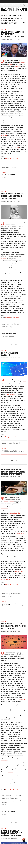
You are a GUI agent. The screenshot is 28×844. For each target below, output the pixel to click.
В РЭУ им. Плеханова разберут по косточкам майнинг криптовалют (11, 833)
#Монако (14, 591)
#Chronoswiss (5, 591)
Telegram (8, 158)
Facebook (16, 158)
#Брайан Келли (5, 167)
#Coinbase (4, 165)
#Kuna (10, 443)
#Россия (13, 5)
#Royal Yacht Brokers (16, 593)
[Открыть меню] (26, 1)
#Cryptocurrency (6, 326)
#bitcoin (14, 167)
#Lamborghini (5, 593)
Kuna (24, 381)
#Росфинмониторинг (7, 795)
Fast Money (22, 62)
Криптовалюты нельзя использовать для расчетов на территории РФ (13, 626)
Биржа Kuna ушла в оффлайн (9, 353)
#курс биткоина (5, 5)
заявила (4, 259)
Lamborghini (19, 571)
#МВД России (14, 798)
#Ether (3, 596)
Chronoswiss (5, 579)
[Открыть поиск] (23, 1)
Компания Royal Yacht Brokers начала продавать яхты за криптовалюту (13, 471)
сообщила (22, 699)
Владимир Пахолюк (6, 39)
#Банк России (5, 798)
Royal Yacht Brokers (14, 513)
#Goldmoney (21, 591)
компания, (4, 508)
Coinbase (4, 135)
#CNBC (19, 165)
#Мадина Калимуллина (7, 324)
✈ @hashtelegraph (22, 5)
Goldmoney (20, 533)
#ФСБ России (18, 795)
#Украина (4, 443)
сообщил (4, 760)
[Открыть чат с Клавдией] (24, 840)
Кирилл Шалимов (5, 838)
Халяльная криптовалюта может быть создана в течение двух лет (12, 196)
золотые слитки (8, 502)
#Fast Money (12, 165)
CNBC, (10, 64)
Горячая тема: (8, 14)
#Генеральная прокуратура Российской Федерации (11, 801)
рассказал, (17, 66)
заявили (10, 772)
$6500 (17, 147)
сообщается (11, 394)
